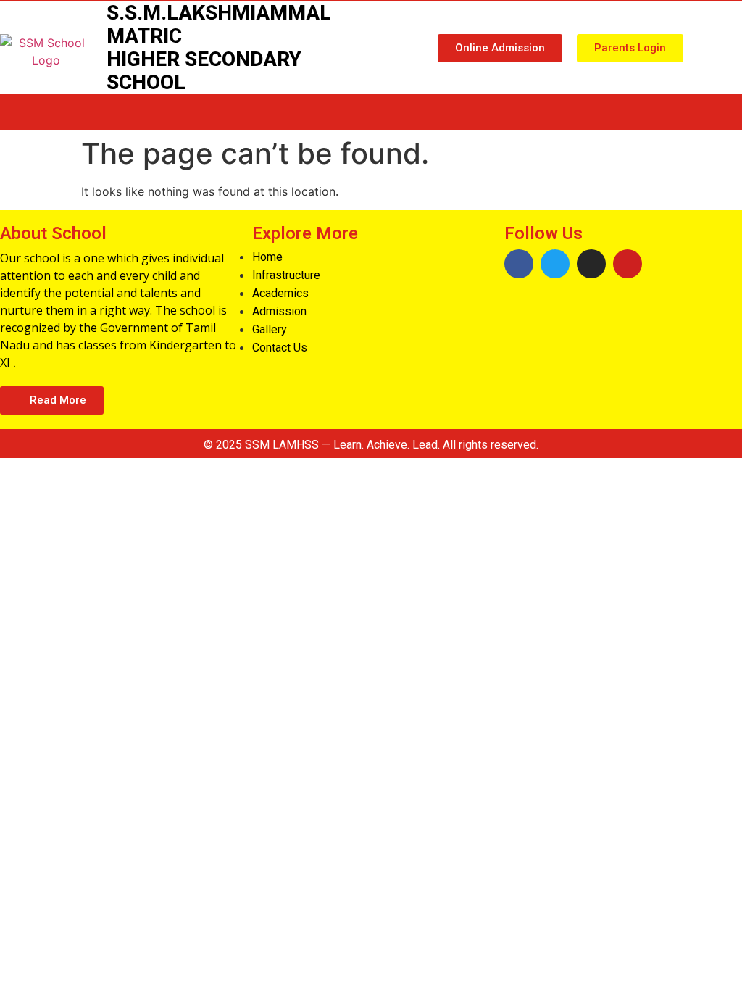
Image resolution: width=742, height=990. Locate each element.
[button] (500, 48)
